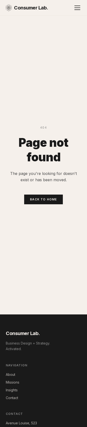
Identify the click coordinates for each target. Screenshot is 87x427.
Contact (12, 398)
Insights (12, 390)
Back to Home (43, 199)
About (10, 374)
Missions (12, 382)
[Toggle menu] (77, 8)
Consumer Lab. (31, 8)
